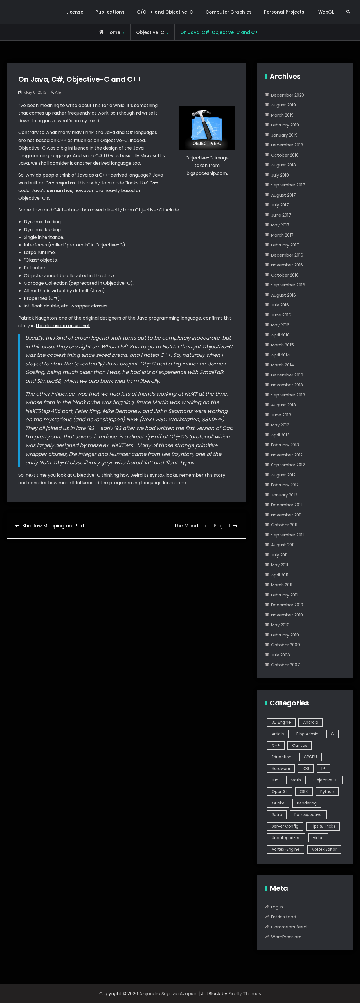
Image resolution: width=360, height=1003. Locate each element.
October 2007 (285, 665)
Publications (110, 12)
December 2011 (286, 505)
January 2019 (284, 135)
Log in (277, 907)
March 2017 (282, 235)
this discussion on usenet (63, 325)
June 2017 (281, 215)
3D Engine (281, 722)
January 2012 (284, 495)
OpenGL (279, 791)
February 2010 (285, 635)
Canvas (299, 745)
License (75, 12)
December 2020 (287, 95)
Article (278, 734)
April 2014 (280, 355)
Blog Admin (307, 734)
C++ (276, 745)
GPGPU (310, 757)
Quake (278, 803)
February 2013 (285, 445)
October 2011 (284, 525)
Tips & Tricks (323, 826)
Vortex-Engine (286, 849)
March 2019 (282, 115)
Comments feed (289, 927)
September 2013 (288, 395)
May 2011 (279, 565)
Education (281, 757)
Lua (275, 780)
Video (318, 838)
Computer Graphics (229, 12)
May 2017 (280, 225)
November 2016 (287, 265)
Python (327, 791)
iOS (306, 768)
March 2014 (282, 365)
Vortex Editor (324, 849)
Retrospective (308, 814)
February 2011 (284, 595)
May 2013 (280, 425)
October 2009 (285, 645)
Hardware (281, 768)
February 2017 (285, 245)
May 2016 (280, 325)
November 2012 (287, 455)
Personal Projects (284, 12)
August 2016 (283, 295)
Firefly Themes (244, 993)
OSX (304, 791)
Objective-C (150, 32)
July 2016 (280, 305)
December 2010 (287, 605)
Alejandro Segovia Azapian (168, 993)
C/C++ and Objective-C (165, 12)
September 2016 (288, 285)
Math (296, 780)
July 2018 (280, 175)
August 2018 (283, 165)
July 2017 (280, 205)
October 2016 (285, 275)
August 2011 (283, 545)
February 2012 (285, 485)
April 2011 (280, 575)
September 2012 (288, 465)
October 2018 (285, 155)
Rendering (307, 803)
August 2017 (283, 195)
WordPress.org (286, 937)
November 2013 (287, 385)
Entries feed (283, 917)
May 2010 (280, 625)
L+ (323, 768)
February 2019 (285, 125)
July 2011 (279, 555)
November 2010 (287, 615)
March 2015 (282, 345)
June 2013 (281, 415)
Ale (58, 92)
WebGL (326, 12)
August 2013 (283, 405)
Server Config (285, 826)
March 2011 (281, 585)
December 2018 (287, 145)
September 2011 (287, 535)
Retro (277, 814)
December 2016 (287, 255)
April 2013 (280, 435)
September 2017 (288, 185)
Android (310, 722)
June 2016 (281, 315)
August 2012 (283, 475)
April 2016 (280, 335)
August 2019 (283, 105)
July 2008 (280, 655)
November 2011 (286, 515)
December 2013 (287, 375)
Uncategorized (286, 838)
